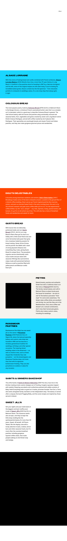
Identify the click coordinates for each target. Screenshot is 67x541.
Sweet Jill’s (15, 411)
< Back (59, 11)
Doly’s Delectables (46, 198)
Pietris (46, 287)
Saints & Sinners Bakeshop (28, 383)
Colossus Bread (34, 108)
